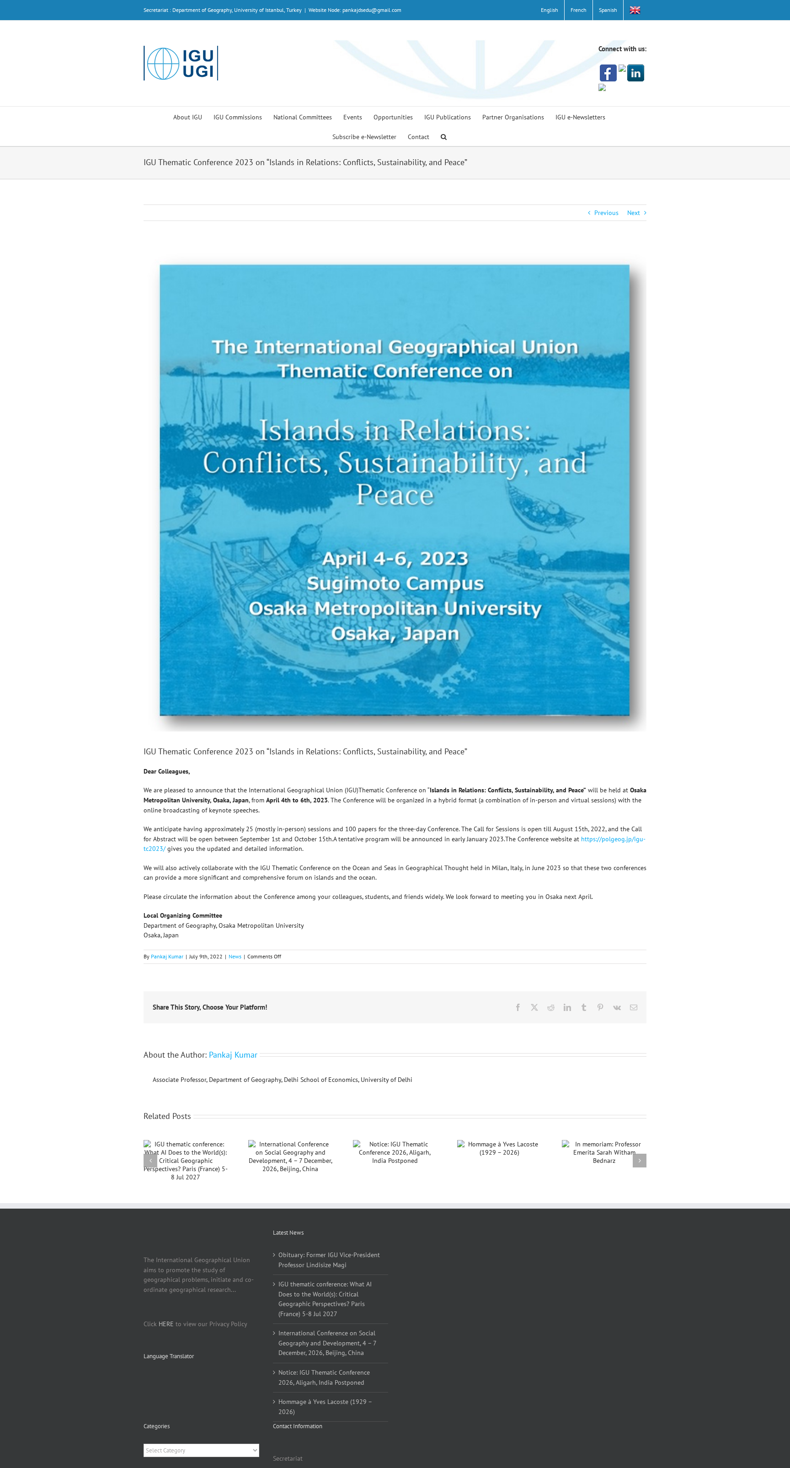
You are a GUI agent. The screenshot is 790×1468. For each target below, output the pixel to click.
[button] (444, 136)
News (235, 956)
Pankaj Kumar (167, 956)
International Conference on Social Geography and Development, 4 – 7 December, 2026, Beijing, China (327, 1343)
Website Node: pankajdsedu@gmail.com (355, 9)
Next (633, 213)
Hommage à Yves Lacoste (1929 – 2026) (325, 1407)
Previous (606, 213)
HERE (166, 1324)
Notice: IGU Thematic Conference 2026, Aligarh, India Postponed (324, 1377)
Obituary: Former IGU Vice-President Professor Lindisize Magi (329, 1260)
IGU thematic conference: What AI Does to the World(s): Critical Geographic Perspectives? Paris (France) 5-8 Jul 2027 (325, 1299)
